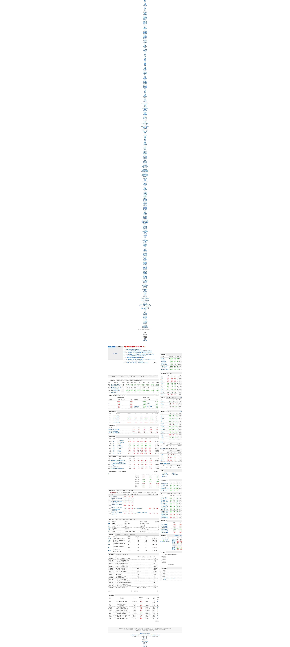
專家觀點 (145, 22)
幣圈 (145, 53)
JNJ (114, 450)
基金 (145, 76)
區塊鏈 (145, 51)
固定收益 (145, 286)
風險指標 (145, 203)
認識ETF (174, 473)
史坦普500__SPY (164, 497)
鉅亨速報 (145, 32)
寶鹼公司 (119, 453)
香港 (165, 578)
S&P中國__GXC (164, 490)
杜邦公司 (119, 445)
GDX (112, 462)
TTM (161, 460)
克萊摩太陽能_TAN (164, 504)
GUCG (162, 457)
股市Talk (145, 223)
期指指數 (145, 196)
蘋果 (161, 376)
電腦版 (141, 633)
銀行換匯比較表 (145, 285)
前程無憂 (162, 426)
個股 (145, 113)
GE (113, 447)
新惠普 (162, 394)
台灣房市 (145, 72)
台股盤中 (145, 35)
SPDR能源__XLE (164, 501)
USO (112, 466)
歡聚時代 (162, 435)
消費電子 (149, 492)
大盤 (145, 94)
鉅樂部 (145, 318)
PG (113, 453)
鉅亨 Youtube (145, 641)
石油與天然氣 (113, 492)
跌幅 (171, 443)
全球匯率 (143, 376)
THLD (109, 547)
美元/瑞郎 (173, 547)
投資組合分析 (145, 166)
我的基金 (145, 165)
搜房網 (162, 432)
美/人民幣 (173, 540)
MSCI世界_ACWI (164, 506)
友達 (161, 406)
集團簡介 (136, 635)
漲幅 (163, 443)
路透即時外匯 (145, 182)
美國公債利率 (164, 520)
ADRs (145, 139)
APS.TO (109, 538)
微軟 (161, 380)
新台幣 (145, 185)
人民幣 (145, 187)
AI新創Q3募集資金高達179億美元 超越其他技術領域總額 (139, 351)
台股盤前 (145, 33)
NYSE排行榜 (162, 442)
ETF (145, 225)
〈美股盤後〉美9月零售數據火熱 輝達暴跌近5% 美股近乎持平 (140, 354)
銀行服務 (145, 276)
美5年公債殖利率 (164, 529)
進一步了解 (164, 476)
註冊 (146, 340)
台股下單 (145, 131)
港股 (145, 44)
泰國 (174, 578)
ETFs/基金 (145, 260)
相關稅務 (145, 291)
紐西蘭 (171, 578)
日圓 (145, 246)
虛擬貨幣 (145, 40)
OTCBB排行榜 (174, 448)
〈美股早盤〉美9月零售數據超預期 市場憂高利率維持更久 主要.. (141, 359)
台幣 (163, 537)
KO (113, 451)
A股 (145, 45)
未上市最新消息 (145, 123)
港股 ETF (145, 151)
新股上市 (145, 46)
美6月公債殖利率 (164, 526)
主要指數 (145, 213)
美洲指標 (136, 591)
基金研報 (145, 82)
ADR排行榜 (162, 448)
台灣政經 (145, 14)
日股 (145, 241)
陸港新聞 (145, 157)
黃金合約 (145, 264)
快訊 (145, 56)
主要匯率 (145, 183)
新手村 (145, 55)
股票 (145, 62)
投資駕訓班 (145, 313)
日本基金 (145, 245)
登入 (144, 340)
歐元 (168, 537)
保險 (145, 77)
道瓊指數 (162, 358)
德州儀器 (162, 392)
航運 (139, 492)
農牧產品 (145, 209)
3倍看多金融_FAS (164, 516)
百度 (161, 415)
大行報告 (145, 49)
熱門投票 (163, 552)
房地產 (155, 492)
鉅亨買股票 (145, 296)
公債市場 (145, 202)
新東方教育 (163, 429)
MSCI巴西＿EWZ (164, 509)
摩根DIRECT (145, 302)
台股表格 (145, 21)
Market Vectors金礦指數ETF (118, 462)
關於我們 (132, 635)
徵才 (151, 635)
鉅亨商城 (145, 317)
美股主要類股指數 (112, 411)
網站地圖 (154, 635)
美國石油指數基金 (116, 466)
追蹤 (145, 91)
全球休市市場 (164, 568)
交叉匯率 (145, 184)
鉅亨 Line (145, 643)
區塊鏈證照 (145, 322)
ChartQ (145, 194)
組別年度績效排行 (145, 171)
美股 (145, 27)
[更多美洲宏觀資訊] (131, 591)
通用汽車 (119, 448)
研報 (145, 188)
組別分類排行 (145, 170)
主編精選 (145, 5)
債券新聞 (145, 250)
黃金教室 (145, 263)
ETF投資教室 (164, 473)
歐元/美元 (173, 543)
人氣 (145, 4)
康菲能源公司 (114, 510)
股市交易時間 (145, 222)
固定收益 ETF (145, 289)
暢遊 (161, 424)
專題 (145, 8)
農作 (145, 65)
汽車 (134, 492)
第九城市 (162, 423)
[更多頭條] (156, 362)
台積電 (162, 401)
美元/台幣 (173, 539)
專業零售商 (136, 406)
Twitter (162, 388)
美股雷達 (145, 28)
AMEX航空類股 (116, 415)
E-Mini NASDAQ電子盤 (116, 384)
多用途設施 (136, 407)
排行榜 (145, 115)
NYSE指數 (163, 360)
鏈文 (145, 54)
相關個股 (145, 262)
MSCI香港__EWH (164, 487)
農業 (131, 492)
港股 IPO (145, 152)
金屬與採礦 (125, 492)
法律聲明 (158, 635)
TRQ (109, 544)
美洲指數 (145, 218)
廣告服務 (139, 635)
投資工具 (145, 23)
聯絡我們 (148, 635)
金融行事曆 (145, 275)
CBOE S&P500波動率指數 (114, 429)
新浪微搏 (162, 418)
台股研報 (145, 83)
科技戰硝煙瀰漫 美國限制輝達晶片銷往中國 (136, 355)
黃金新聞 (145, 259)
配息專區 (145, 164)
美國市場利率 (153, 376)
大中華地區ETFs (164, 480)
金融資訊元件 (145, 327)
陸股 (145, 155)
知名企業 (145, 244)
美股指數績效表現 (113, 471)
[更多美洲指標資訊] (157, 591)
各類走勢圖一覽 (165, 474)
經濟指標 (145, 273)
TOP (156, 620)
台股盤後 (145, 36)
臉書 (161, 384)
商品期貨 (145, 200)
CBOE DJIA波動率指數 (113, 431)
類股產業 (145, 114)
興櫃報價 (145, 112)
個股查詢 (145, 127)
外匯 (145, 58)
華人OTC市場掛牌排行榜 (165, 463)
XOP (112, 464)
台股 (145, 13)
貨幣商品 (145, 271)
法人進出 (145, 117)
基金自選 (145, 161)
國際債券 (145, 253)
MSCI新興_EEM (164, 508)
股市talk (145, 101)
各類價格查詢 (175, 474)
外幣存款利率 (145, 280)
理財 (145, 74)
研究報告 (145, 81)
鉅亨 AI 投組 (145, 321)
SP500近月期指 (164, 366)
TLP (109, 525)
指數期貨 (145, 228)
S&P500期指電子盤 (115, 388)
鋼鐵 (121, 492)
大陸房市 (145, 69)
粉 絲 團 (145, 638)
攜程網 (162, 427)
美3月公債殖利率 (164, 524)
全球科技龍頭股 (145, 220)
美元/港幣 (173, 541)
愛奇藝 (162, 437)
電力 (147, 407)
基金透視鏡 (145, 167)
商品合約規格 (145, 240)
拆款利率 (145, 268)
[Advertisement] (171, 603)
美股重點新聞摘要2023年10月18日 (134, 347)
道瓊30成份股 (112, 436)
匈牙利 (168, 578)
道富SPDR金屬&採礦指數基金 (119, 460)
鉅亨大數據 (145, 325)
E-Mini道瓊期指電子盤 (115, 390)
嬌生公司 (119, 450)
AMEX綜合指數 (164, 364)
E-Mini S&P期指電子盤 (115, 385)
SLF (109, 526)
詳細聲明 (164, 629)
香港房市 (145, 71)
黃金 (145, 67)
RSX (112, 468)
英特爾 (162, 383)
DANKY (162, 459)
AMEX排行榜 (169, 442)
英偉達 (162, 389)
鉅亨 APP (145, 646)
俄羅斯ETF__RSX (164, 512)
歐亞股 (145, 29)
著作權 (144, 633)
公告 (145, 99)
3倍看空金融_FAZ (164, 517)
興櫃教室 (145, 121)
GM (113, 448)
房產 (145, 68)
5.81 (161, 408)
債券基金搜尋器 (145, 175)
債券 (145, 64)
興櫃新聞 (145, 110)
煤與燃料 (118, 492)
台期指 (145, 104)
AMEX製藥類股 (116, 417)
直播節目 (145, 314)
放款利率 (145, 282)
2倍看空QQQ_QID (164, 514)
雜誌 (145, 10)
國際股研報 (145, 85)
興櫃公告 (145, 19)
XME (112, 460)
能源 (145, 63)
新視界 (145, 9)
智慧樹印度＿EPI (164, 511)
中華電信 (162, 404)
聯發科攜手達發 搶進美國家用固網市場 (135, 357)
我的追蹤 (145, 12)
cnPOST (145, 24)
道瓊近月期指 (163, 367)
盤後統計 (145, 96)
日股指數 (145, 242)
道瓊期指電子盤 (114, 392)
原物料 (145, 239)
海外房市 (145, 73)
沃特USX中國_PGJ (164, 488)
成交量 (178, 443)
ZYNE (109, 540)
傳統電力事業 (149, 406)
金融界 (162, 431)
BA (113, 441)
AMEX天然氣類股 (116, 422)
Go (156, 415)
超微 (161, 386)
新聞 (145, 92)
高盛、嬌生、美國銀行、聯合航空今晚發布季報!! (137, 362)
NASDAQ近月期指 (164, 369)
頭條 (145, 3)
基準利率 (145, 267)
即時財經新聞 (145, 326)
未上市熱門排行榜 (145, 126)
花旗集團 (119, 443)
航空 (136, 492)
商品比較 (145, 293)
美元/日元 (173, 544)
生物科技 (144, 492)
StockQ (145, 135)
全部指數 (145, 214)
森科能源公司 (139, 508)
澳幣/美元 (173, 548)
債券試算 (145, 255)
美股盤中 (145, 38)
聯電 (161, 403)
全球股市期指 (145, 108)
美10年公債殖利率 (164, 530)
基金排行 (145, 169)
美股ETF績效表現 (122, 471)
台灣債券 (145, 251)
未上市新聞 (145, 124)
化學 (129, 492)
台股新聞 (145, 17)
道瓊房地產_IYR (164, 503)
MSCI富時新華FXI (164, 483)
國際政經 (145, 31)
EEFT (109, 531)
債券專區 (145, 173)
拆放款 (145, 204)
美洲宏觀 (110, 591)
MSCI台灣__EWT (164, 485)
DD (113, 445)
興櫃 (145, 109)
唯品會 (162, 434)
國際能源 (145, 205)
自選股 (145, 133)
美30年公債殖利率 (164, 532)
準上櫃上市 (145, 118)
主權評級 (145, 269)
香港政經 (145, 50)
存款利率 (145, 281)
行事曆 (145, 100)
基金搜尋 (145, 162)
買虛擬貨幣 (145, 303)
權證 (145, 47)
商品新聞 (145, 227)
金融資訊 (145, 323)
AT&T (162, 378)
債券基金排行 (145, 174)
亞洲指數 (145, 216)
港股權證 (145, 153)
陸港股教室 (145, 156)
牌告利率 (145, 278)
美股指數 (163, 354)
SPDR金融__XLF (164, 500)
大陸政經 (145, 42)
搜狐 (161, 420)
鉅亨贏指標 (145, 319)
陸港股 (145, 41)
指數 (145, 60)
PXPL (162, 455)
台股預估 (145, 37)
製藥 (147, 404)
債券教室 (145, 257)
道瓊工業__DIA (164, 498)
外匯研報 (145, 86)
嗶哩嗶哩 (162, 439)
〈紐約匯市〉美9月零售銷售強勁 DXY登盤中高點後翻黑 (139, 352)
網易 (161, 421)
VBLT (109, 541)
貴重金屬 (145, 207)
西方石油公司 (114, 496)
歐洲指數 (145, 217)
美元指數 (173, 542)
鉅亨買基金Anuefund (145, 300)
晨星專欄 (145, 78)
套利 (181, 397)
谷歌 (161, 381)
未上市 (145, 122)
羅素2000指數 (163, 363)
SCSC (109, 528)
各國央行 (145, 272)
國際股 (145, 26)
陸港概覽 (145, 158)
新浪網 (162, 416)
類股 (145, 95)
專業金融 (148, 403)
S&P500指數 (163, 361)
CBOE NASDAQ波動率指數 (114, 432)
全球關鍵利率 (112, 595)
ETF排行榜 (168, 448)
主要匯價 (176, 535)
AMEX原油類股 (116, 420)
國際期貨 (145, 226)
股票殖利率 (145, 287)
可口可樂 (119, 451)
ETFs (145, 138)
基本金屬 (145, 208)
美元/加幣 (173, 549)
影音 (145, 312)
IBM (161, 391)
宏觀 (145, 7)
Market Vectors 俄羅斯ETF (118, 468)
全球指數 (145, 193)
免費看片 (145, 316)
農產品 (145, 236)
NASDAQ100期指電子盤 (116, 387)
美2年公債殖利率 (164, 527)
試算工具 (145, 277)
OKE (109, 523)
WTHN (162, 454)
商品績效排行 (145, 231)
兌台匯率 (145, 199)
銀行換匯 (145, 189)
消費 (145, 79)
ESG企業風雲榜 (145, 103)
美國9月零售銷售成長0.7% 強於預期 (135, 361)
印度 (165, 579)
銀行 (152, 492)
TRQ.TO (109, 550)
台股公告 (145, 18)
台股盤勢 (145, 16)
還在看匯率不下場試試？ (165, 541)
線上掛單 (145, 128)
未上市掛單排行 (145, 130)
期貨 (145, 59)
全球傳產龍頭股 (145, 221)
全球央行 (145, 266)
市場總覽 (113, 376)
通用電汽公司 (120, 447)
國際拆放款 (145, 254)
